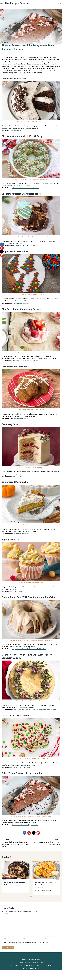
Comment (5, 913)
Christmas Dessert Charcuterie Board (24, 245)
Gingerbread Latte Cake (20, 130)
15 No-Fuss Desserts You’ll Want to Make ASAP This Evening (47, 842)
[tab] (29, 896)
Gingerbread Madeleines (20, 418)
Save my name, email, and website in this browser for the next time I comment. (26, 943)
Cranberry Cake (17, 476)
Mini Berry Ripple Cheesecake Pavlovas (25, 361)
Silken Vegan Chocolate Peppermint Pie (25, 825)
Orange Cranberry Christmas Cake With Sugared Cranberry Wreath (34, 710)
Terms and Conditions (45, 965)
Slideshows (5, 42)
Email (25, 938)
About (12, 965)
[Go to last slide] (4, 878)
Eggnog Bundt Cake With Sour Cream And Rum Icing (29, 649)
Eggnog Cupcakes (18, 591)
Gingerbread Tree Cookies (20, 303)
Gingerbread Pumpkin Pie (20, 533)
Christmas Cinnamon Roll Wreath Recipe (25, 188)
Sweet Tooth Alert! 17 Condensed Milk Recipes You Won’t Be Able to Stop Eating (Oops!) (15, 843)
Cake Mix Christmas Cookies (21, 767)
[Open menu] (60, 3)
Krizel (7, 888)
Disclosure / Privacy (34, 965)
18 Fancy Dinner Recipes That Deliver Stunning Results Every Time (46, 885)
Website (45, 938)
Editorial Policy (24, 965)
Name (4, 938)
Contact (17, 965)
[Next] (57, 878)
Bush (4, 53)
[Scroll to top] (58, 967)
